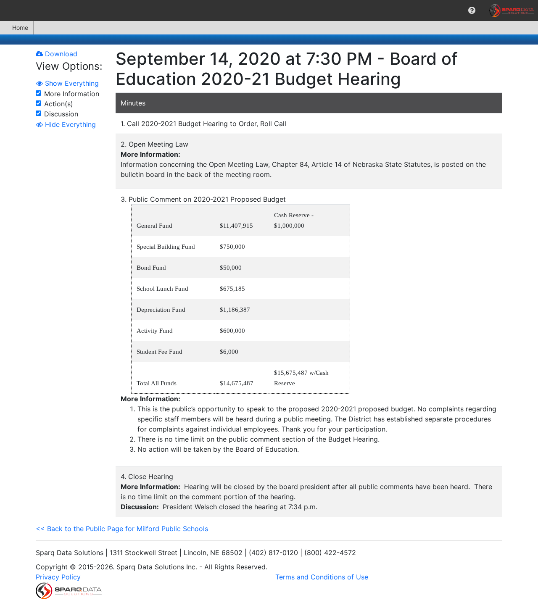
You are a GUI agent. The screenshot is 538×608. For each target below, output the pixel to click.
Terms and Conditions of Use (321, 577)
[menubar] (269, 10)
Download (60, 54)
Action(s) (58, 104)
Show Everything (71, 83)
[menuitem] (471, 10)
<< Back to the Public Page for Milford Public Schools (122, 528)
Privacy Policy (58, 577)
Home (20, 27)
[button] (472, 10)
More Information (71, 93)
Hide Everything (69, 124)
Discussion (61, 114)
